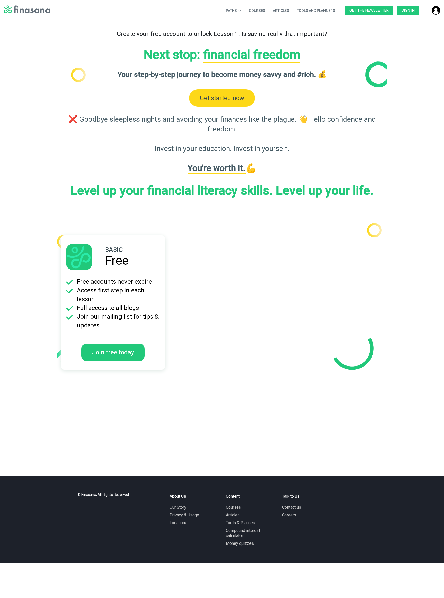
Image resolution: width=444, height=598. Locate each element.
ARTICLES (281, 10)
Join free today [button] (113, 352)
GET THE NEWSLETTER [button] (369, 10)
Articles (233, 515)
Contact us (291, 507)
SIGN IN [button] (408, 10)
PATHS (231, 10)
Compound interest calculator (243, 533)
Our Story (178, 507)
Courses (233, 507)
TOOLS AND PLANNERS (316, 10)
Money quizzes (240, 543)
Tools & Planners (241, 522)
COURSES (257, 10)
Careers (289, 515)
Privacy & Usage (184, 515)
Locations (178, 522)
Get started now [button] (222, 98)
